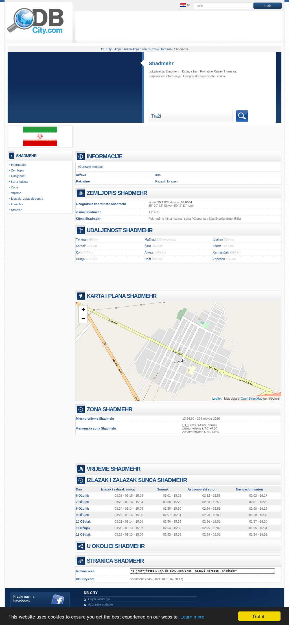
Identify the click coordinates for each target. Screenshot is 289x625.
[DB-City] (35, 34)
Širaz (148, 246)
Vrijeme (16, 193)
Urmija (80, 259)
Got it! (259, 616)
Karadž (81, 246)
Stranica (16, 210)
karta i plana (19, 181)
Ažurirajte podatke (90, 166)
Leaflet (217, 398)
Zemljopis (17, 170)
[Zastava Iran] (40, 145)
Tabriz (217, 246)
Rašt (147, 259)
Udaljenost (18, 176)
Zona (14, 187)
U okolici (17, 204)
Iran (158, 175)
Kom (79, 252)
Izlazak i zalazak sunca (27, 198)
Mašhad (150, 239)
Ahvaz (148, 252)
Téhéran (81, 239)
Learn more (192, 616)
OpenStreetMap (251, 398)
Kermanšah (221, 252)
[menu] (185, 5)
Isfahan (218, 239)
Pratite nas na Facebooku (23, 598)
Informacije (18, 164)
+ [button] (83, 309)
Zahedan (219, 259)
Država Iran (190, 71)
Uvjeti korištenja (99, 599)
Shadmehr (161, 63)
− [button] (83, 318)
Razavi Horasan (166, 181)
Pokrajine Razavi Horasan (218, 71)
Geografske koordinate (199, 76)
